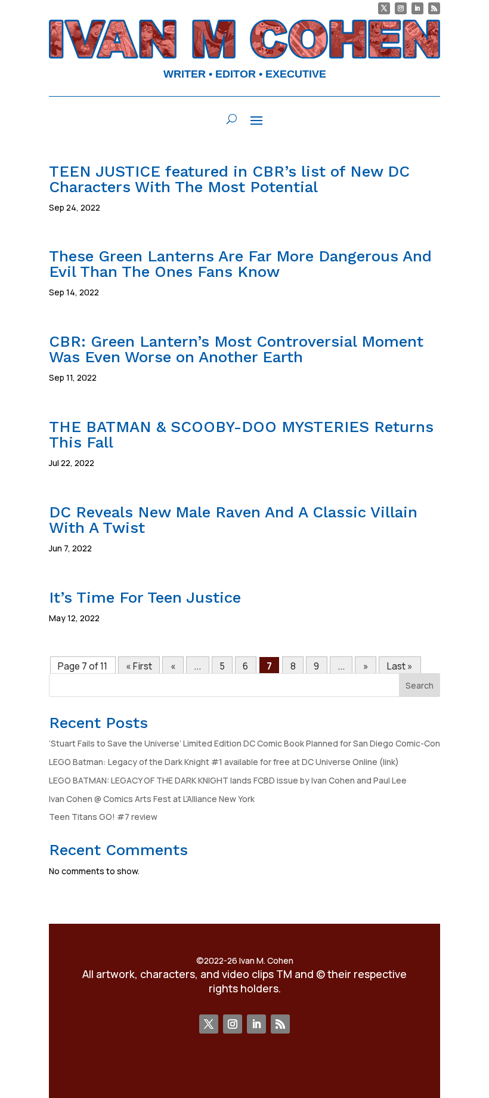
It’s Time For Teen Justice (145, 597)
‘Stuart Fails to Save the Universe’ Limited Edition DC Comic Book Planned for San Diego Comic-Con (244, 743)
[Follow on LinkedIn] (417, 8)
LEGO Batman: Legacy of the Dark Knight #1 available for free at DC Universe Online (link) (224, 761)
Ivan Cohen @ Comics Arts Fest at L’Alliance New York (152, 798)
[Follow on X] (384, 8)
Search (420, 685)
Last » (399, 665)
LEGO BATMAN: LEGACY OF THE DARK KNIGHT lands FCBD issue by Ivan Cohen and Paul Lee (228, 780)
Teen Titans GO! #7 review (103, 816)
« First (139, 665)
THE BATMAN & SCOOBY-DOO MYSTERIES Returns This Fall (241, 434)
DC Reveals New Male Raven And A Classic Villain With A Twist (233, 519)
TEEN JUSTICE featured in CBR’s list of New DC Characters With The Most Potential (229, 179)
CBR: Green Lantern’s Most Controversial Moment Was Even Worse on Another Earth (236, 349)
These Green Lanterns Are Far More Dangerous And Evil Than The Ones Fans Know (240, 263)
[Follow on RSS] (434, 8)
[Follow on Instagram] (401, 8)
